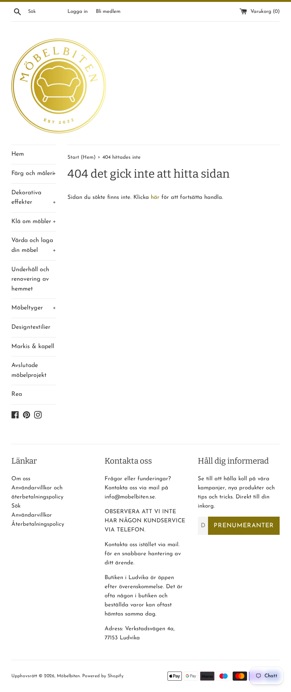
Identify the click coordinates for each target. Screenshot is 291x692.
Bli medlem (108, 11)
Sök (15, 506)
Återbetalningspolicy (37, 524)
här (155, 197)
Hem (17, 154)
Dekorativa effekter (33, 198)
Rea (16, 394)
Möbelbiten (68, 676)
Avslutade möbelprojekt (29, 370)
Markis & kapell (32, 347)
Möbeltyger (33, 308)
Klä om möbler (33, 222)
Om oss (20, 479)
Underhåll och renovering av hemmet (30, 279)
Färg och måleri (33, 173)
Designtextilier (30, 327)
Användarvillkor (31, 515)
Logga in (77, 11)
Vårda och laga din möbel (33, 245)
